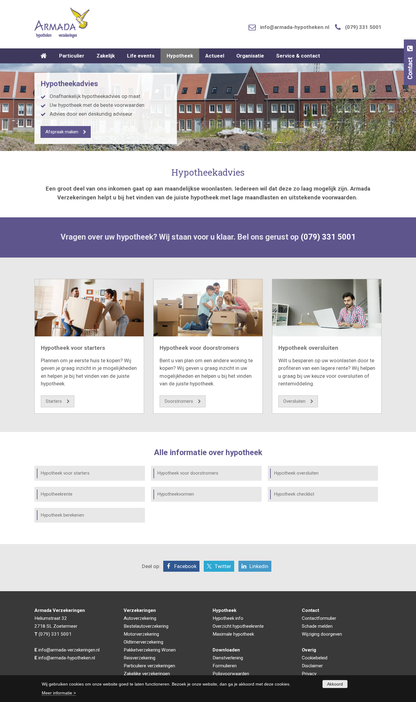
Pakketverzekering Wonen (150, 650)
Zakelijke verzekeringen (147, 673)
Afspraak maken (61, 132)
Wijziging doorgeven (322, 634)
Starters (54, 401)
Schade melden (317, 626)
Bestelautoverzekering (146, 626)
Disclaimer (312, 666)
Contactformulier (319, 618)
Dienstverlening (228, 658)
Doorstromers (178, 401)
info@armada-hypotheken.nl (294, 27)
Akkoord (335, 684)
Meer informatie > (59, 692)
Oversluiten (294, 401)
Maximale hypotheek (233, 634)
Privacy (309, 673)
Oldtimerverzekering (143, 642)
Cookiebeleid (314, 658)
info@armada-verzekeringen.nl (69, 650)
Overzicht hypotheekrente (238, 626)
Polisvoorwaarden (231, 673)
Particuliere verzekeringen (149, 666)
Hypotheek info (228, 618)
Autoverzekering (140, 618)
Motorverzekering (141, 634)
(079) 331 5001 (363, 27)
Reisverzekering (139, 658)
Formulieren (225, 666)
